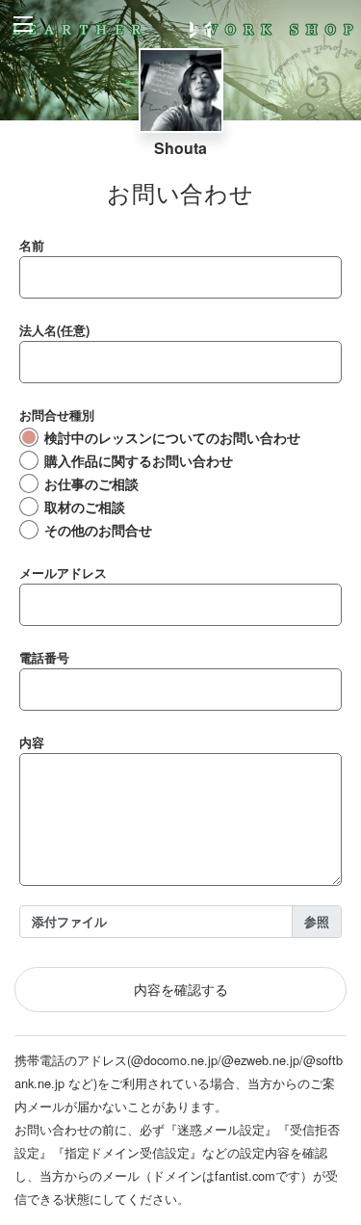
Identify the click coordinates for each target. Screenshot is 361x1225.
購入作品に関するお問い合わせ (138, 460)
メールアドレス (63, 572)
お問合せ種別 (56, 414)
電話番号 (44, 657)
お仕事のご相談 (91, 483)
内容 (31, 742)
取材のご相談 (84, 506)
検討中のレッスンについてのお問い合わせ (172, 437)
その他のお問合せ (98, 529)
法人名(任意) (54, 330)
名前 (31, 245)
